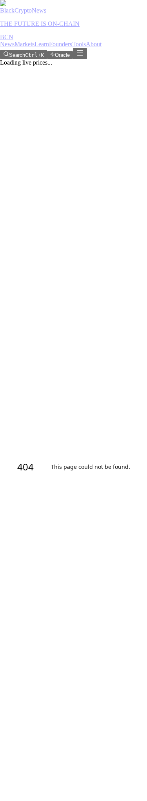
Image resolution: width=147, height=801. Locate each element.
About (94, 44)
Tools (79, 44)
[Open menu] (80, 53)
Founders (60, 44)
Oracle (62, 55)
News (7, 44)
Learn (41, 44)
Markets (24, 44)
